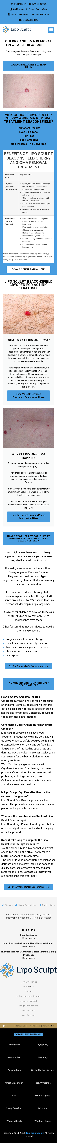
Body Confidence (28, 935)
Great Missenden (14, 1082)
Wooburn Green (42, 1121)
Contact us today (34, 871)
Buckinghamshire (34, 1034)
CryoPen (6, 768)
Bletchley (43, 1057)
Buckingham (14, 1070)
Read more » (28, 938)
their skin (35, 584)
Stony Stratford (14, 1108)
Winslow (42, 1108)
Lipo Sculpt (8, 824)
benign (45, 740)
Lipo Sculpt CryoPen (13, 732)
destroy (36, 740)
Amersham (14, 1044)
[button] (51, 30)
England (19, 1034)
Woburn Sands (14, 1121)
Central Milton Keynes (42, 1070)
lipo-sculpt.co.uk (35, 1133)
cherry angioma (10, 760)
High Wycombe (43, 1082)
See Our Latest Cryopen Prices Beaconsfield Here (28, 517)
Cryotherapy (8, 700)
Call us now (8, 780)
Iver (14, 1095)
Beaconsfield (14, 1057)
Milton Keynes (42, 1095)
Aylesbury (43, 1044)
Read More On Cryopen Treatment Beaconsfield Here (28, 396)
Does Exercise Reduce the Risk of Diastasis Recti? (28, 943)
